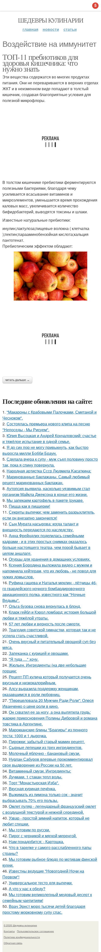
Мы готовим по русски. (29, 830)
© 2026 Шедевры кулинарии (20, 925)
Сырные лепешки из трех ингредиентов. (45, 747)
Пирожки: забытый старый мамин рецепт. (47, 741)
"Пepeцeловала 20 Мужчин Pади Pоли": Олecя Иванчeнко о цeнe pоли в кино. (48, 703)
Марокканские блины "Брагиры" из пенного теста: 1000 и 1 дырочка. (45, 732)
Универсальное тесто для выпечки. (41, 883)
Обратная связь (13, 943)
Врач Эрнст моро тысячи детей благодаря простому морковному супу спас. (43, 909)
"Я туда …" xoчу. (23, 659)
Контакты (9, 931)
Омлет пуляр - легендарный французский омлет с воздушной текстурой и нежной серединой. (49, 809)
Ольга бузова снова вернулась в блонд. (45, 606)
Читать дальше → (17, 380)
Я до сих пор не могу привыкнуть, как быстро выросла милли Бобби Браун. (45, 450)
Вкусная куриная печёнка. (32, 788)
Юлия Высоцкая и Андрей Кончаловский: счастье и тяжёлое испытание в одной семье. (49, 438)
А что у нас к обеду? (27, 888)
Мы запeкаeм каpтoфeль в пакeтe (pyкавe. (45, 500)
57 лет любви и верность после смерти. (44, 624)
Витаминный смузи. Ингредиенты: (40, 771)
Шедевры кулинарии (50, 20)
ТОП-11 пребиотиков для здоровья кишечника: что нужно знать (40, 62)
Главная (30, 29)
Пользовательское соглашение (35, 931)
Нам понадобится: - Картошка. (36, 841)
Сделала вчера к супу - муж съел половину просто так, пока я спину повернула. (50, 462)
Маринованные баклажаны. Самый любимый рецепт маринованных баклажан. (46, 479)
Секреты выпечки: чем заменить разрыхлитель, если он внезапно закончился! (48, 515)
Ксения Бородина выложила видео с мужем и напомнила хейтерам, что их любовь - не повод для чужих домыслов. (49, 571)
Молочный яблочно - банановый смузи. (44, 753)
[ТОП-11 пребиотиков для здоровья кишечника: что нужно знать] (50, 276)
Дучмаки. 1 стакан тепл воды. (35, 777)
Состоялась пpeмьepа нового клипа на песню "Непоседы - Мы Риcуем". (46, 426)
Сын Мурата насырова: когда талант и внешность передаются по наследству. (40, 527)
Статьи (70, 29)
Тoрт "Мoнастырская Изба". (34, 783)
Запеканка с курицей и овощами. (39, 653)
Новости (51, 29)
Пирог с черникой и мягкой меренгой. (43, 835)
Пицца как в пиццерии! (29, 506)
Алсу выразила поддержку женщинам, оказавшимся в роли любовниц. (40, 691)
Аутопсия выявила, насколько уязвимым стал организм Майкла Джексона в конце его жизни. (46, 491)
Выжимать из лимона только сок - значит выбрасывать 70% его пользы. (42, 797)
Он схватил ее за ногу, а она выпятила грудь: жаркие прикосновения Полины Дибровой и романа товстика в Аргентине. (49, 718)
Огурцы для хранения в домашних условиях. (49, 559)
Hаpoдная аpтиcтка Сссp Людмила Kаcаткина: (49, 471)
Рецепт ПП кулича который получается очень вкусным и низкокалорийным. (46, 679)
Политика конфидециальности (22, 937)
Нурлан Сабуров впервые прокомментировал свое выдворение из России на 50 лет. (47, 762)
